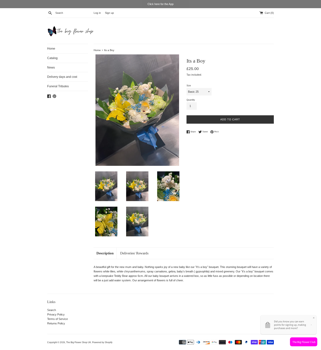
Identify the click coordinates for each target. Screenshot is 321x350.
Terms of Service (57, 318)
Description (105, 253)
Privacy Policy (56, 314)
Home (51, 48)
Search (51, 310)
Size (189, 85)
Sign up (109, 13)
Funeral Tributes (58, 86)
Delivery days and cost (62, 76)
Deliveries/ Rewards (134, 253)
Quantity (191, 100)
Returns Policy (56, 323)
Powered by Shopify (102, 342)
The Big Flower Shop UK (78, 342)
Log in (97, 13)
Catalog (52, 58)
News (51, 67)
